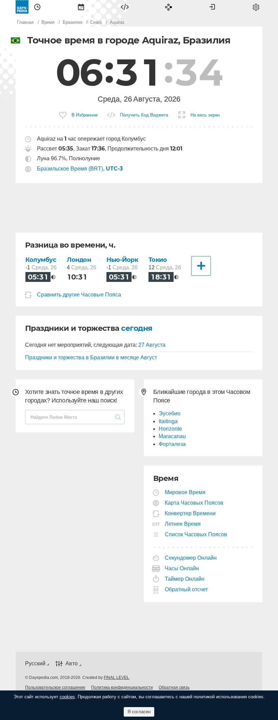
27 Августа (151, 345)
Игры (168, 7)
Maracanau (172, 436)
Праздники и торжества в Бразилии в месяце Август (91, 357)
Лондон (79, 259)
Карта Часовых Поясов (194, 503)
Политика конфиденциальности (122, 687)
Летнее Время (183, 524)
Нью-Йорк (122, 259)
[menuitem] (37, 7)
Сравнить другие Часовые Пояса (79, 295)
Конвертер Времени (190, 513)
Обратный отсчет (186, 589)
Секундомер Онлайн (191, 558)
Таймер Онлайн (184, 579)
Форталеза (172, 444)
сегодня (136, 328)
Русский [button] (35, 663)
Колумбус (40, 259)
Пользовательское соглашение (55, 687)
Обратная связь (174, 687)
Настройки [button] (256, 7)
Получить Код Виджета (144, 115)
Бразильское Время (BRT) (70, 169)
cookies (67, 696)
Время (37, 7)
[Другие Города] (201, 266)
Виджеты (124, 7)
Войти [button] (212, 7)
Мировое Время (185, 492)
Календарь (81, 7)
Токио (157, 259)
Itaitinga (168, 421)
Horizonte (170, 429)
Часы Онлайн (182, 568)
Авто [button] (71, 663)
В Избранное (85, 115)
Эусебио (169, 413)
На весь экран (205, 115)
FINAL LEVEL (116, 678)
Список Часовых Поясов (196, 534)
